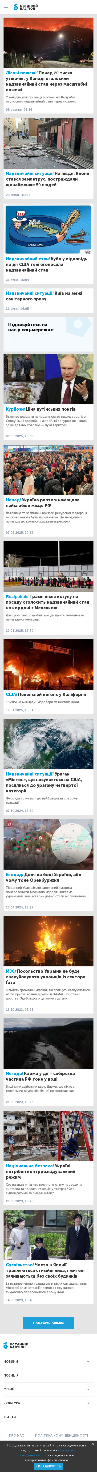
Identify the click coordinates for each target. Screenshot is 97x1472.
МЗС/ (11, 971)
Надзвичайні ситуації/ (30, 173)
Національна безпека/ (30, 1166)
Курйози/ (15, 409)
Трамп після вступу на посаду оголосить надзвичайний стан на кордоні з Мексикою (47, 602)
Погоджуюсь (48, 1466)
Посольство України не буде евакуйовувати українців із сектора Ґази (45, 977)
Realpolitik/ (17, 596)
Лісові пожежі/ (22, 73)
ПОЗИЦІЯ (11, 1375)
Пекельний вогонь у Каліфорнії (52, 694)
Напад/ (13, 500)
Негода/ (14, 1073)
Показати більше (48, 1323)
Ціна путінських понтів (51, 409)
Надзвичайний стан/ (28, 258)
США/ (11, 694)
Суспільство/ (20, 1265)
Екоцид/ (14, 874)
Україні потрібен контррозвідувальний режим (40, 1171)
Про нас (16, 1436)
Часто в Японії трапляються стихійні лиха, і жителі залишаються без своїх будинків (45, 1270)
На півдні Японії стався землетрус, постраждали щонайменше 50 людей (47, 179)
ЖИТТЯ (10, 1417)
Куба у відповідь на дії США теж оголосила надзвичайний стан (46, 264)
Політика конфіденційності (61, 1436)
